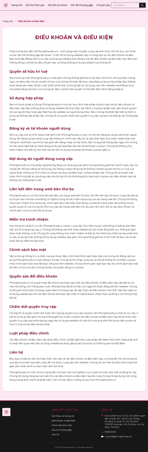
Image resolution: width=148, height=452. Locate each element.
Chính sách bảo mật (62, 425)
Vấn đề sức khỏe (57, 5)
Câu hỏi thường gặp (62, 430)
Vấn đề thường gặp (82, 5)
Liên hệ (55, 434)
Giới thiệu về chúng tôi (63, 416)
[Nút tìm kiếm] (142, 5)
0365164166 (110, 432)
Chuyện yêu (103, 5)
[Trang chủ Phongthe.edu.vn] (5, 5)
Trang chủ (16, 5)
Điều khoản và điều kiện (63, 420)
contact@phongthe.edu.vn (118, 436)
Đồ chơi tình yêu (35, 5)
